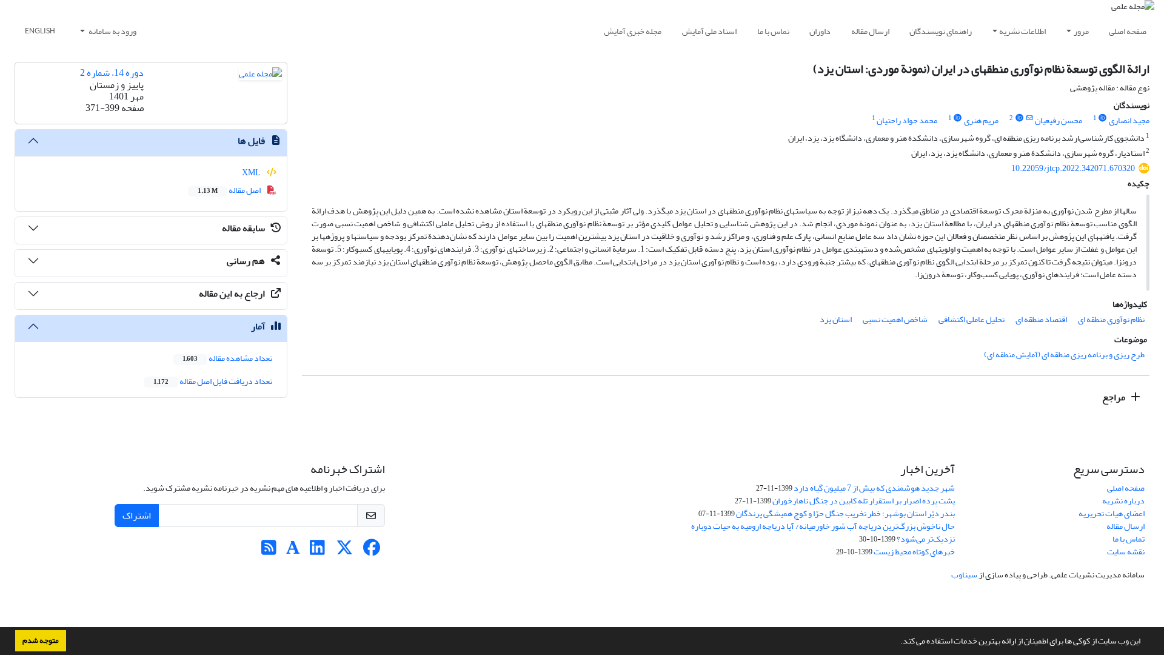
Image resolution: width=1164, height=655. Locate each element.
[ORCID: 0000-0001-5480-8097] (958, 118)
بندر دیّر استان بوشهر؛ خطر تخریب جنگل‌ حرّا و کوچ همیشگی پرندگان (845, 513)
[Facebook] (372, 551)
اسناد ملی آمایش (709, 31)
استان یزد (836, 319)
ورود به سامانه (111, 31)
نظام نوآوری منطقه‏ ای (1111, 319)
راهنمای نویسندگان (940, 31)
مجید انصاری (1129, 120)
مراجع (1114, 397)
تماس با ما (773, 31)
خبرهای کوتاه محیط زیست (914, 551)
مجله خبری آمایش (632, 31)
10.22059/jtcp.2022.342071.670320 (1073, 168)
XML (252, 172)
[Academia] (293, 551)
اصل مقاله (230, 190)
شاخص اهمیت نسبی (895, 319)
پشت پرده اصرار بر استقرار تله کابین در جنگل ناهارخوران (863, 500)
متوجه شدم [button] (40, 640)
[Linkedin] (317, 551)
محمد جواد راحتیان (907, 120)
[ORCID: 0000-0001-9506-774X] (1103, 118)
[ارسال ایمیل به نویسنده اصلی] (1029, 118)
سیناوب (964, 574)
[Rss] (269, 551)
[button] (897, 642)
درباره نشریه (1123, 500)
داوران (820, 31)
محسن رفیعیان (1058, 120)
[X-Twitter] (345, 551)
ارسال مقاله (870, 31)
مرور (1081, 31)
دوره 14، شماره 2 (112, 73)
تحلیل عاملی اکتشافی (971, 319)
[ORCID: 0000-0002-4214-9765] (1019, 118)
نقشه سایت (1126, 551)
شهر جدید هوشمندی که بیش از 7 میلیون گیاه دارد (874, 488)
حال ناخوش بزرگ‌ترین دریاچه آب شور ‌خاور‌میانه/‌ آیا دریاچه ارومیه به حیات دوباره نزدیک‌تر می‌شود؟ (823, 532)
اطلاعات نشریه (1022, 31)
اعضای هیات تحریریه (1112, 513)
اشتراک (136, 515)
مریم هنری (981, 120)
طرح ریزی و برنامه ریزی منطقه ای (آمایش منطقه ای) (1064, 354)
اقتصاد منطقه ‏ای (1041, 319)
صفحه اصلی (1127, 31)
